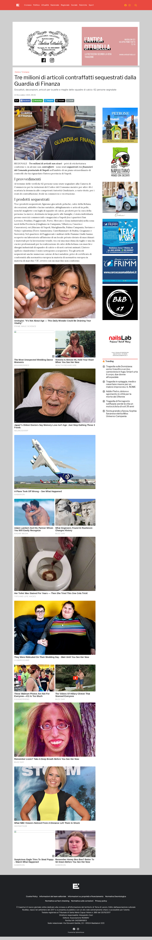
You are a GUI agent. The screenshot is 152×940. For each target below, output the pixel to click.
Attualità (45, 5)
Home (17, 72)
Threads (61, 100)
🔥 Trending (108, 361)
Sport (91, 5)
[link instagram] (130, 5)
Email (71, 100)
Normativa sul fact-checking (57, 901)
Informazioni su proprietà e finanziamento (85, 896)
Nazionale (55, 5)
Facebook (26, 100)
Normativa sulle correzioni (82, 901)
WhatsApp (38, 100)
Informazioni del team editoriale (52, 896)
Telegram (50, 100)
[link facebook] (126, 5)
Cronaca (27, 5)
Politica (36, 5)
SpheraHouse (80, 932)
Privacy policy (101, 901)
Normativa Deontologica (115, 896)
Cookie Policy (32, 896)
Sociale (74, 5)
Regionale (65, 5)
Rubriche (83, 5)
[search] (136, 5)
